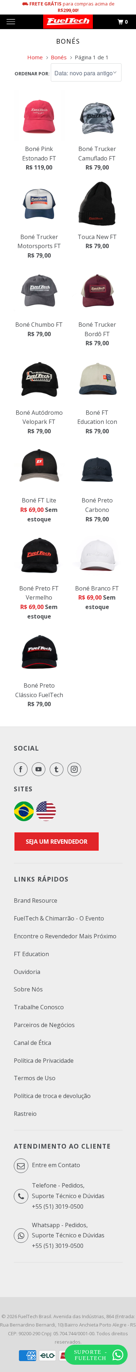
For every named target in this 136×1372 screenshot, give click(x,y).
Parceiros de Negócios (44, 1025)
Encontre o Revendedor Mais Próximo (65, 936)
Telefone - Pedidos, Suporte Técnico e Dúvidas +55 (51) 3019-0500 (68, 1195)
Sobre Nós (28, 989)
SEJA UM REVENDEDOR (56, 842)
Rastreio (25, 1114)
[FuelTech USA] (46, 819)
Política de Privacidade (44, 1061)
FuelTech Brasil (34, 1316)
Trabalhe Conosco (39, 1007)
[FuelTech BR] (24, 819)
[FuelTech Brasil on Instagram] (75, 769)
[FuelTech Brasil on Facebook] (22, 769)
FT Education (31, 954)
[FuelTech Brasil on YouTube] (40, 769)
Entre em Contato (55, 1165)
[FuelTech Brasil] (68, 22)
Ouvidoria (27, 972)
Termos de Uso (34, 1078)
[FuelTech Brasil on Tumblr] (58, 769)
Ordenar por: (33, 73)
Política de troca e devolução (52, 1096)
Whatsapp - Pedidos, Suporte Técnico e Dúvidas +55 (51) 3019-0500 (68, 1235)
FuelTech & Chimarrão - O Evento (59, 918)
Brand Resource (35, 900)
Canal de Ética (32, 1043)
